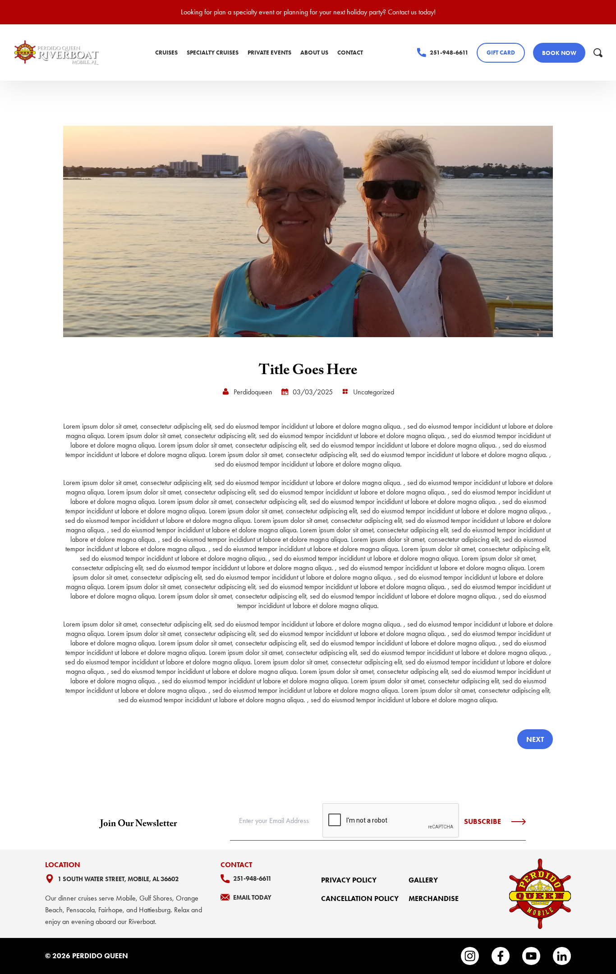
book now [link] (559, 53)
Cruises (166, 52)
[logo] (57, 52)
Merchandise (434, 898)
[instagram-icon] (470, 956)
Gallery (423, 880)
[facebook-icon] (501, 956)
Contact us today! (412, 12)
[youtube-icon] (531, 956)
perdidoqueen (253, 392)
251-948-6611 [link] (449, 52)
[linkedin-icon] (562, 956)
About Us (314, 52)
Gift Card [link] (501, 52)
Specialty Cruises (213, 52)
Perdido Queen (100, 955)
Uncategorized (373, 392)
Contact (350, 52)
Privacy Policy (349, 880)
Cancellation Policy (360, 898)
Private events (269, 52)
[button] (597, 52)
